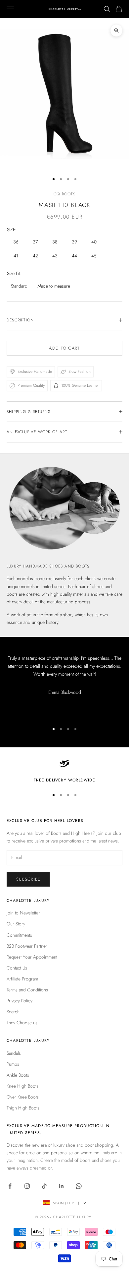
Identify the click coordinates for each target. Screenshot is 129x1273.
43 (55, 255)
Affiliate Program (22, 978)
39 (74, 241)
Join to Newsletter (23, 912)
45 (94, 255)
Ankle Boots (18, 1075)
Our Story (16, 923)
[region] (64, 770)
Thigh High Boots (23, 1108)
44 (74, 255)
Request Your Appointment (32, 957)
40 (94, 241)
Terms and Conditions (27, 989)
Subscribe (28, 879)
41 (16, 255)
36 (16, 241)
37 (35, 241)
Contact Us (17, 968)
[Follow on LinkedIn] (61, 1186)
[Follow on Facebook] (10, 1186)
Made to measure (53, 286)
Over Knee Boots (23, 1097)
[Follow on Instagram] (27, 1186)
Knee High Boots (22, 1086)
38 (54, 241)
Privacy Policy (19, 1000)
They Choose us (22, 1022)
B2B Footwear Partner (27, 946)
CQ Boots (64, 194)
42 (35, 255)
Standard (19, 286)
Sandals (14, 1053)
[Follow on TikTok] (44, 1186)
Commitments (19, 935)
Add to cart (64, 348)
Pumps (13, 1064)
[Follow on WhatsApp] (78, 1186)
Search (13, 1011)
